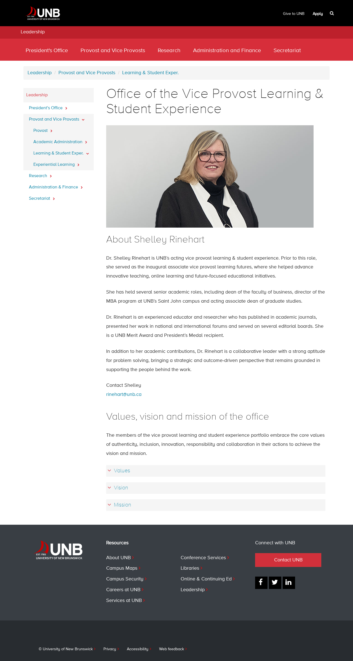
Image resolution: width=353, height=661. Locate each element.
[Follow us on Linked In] (289, 583)
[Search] (332, 13)
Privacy (109, 649)
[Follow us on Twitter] (275, 583)
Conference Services (203, 557)
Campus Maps (121, 568)
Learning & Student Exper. (150, 72)
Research (169, 51)
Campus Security (124, 579)
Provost (41, 131)
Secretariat (287, 51)
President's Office (47, 51)
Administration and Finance (227, 51)
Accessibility (137, 649)
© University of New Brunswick (66, 649)
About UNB (118, 557)
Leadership (33, 32)
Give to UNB (293, 14)
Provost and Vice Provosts (113, 51)
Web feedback (171, 649)
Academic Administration (58, 142)
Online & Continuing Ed (206, 579)
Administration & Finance (54, 187)
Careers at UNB (123, 589)
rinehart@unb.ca (123, 394)
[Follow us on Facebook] (261, 583)
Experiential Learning (54, 164)
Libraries (190, 568)
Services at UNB (124, 600)
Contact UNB (288, 560)
